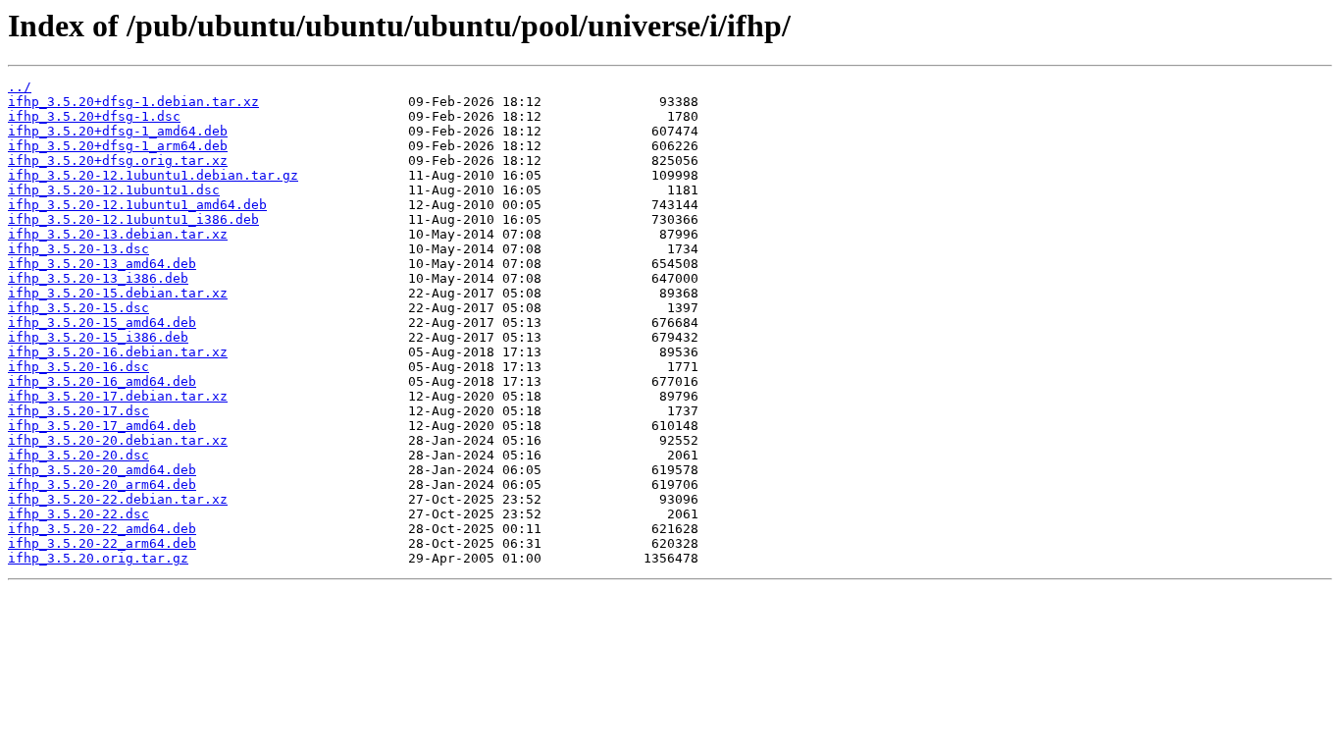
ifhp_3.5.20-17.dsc (78, 411)
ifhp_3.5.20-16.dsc (78, 366)
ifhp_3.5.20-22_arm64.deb (102, 543)
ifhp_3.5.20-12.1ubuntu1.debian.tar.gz (153, 175)
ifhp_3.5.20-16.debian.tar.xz (118, 352)
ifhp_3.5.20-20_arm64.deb (102, 484)
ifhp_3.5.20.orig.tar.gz (98, 558)
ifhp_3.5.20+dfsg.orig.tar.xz (118, 160)
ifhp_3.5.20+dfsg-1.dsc (94, 116)
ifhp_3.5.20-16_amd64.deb (102, 381)
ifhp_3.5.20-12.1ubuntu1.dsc (114, 190)
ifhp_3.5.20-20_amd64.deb (102, 469)
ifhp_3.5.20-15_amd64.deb (102, 322)
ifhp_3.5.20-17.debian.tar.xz (118, 396)
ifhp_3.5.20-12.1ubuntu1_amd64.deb (137, 204)
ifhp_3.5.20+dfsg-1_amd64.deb (118, 131)
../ (19, 87)
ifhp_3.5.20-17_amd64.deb (102, 425)
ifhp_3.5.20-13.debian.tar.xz (118, 234)
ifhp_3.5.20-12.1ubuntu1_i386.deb (133, 219)
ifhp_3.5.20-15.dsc (78, 307)
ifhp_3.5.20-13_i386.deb (98, 278)
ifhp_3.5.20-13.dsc (78, 249)
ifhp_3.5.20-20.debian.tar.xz (118, 440)
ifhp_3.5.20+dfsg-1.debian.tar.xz (133, 101)
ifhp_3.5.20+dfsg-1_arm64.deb (118, 145)
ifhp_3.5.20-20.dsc (78, 455)
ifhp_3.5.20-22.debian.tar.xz (118, 499)
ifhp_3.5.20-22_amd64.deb (102, 528)
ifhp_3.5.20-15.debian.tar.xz (118, 293)
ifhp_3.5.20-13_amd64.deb (102, 263)
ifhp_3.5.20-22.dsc (78, 514)
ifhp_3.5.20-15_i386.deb (98, 337)
